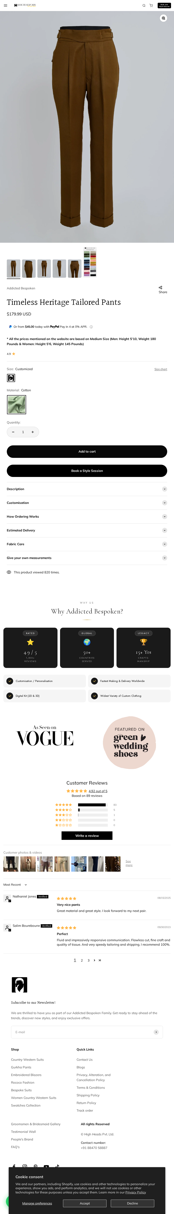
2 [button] (82, 960)
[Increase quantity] (33, 432)
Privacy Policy (135, 1192)
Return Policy (86, 1103)
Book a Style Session (87, 471)
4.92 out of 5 (98, 791)
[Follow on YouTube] (46, 1167)
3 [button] (89, 960)
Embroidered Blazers (26, 1075)
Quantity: (13, 422)
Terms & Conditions (91, 1088)
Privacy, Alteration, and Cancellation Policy (94, 1077)
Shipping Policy (88, 1095)
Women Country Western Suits (33, 1098)
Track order (85, 1110)
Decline (132, 1203)
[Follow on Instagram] (25, 1167)
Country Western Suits (27, 1060)
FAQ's (15, 1147)
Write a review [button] (87, 835)
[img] (66, 898)
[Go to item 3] (44, 269)
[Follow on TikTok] (57, 1167)
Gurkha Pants (21, 1067)
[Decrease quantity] (13, 432)
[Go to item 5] (74, 269)
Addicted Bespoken (21, 288)
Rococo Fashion (22, 1082)
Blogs (81, 1067)
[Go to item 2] (29, 269)
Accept (85, 1203)
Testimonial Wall (23, 1132)
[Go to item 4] (59, 269)
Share (163, 292)
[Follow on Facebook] (14, 1167)
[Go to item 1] (13, 269)
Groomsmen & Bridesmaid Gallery (35, 1124)
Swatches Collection (26, 1105)
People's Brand (22, 1139)
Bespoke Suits (21, 1090)
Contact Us (85, 1060)
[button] (63, 804)
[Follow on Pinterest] (35, 1167)
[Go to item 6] (90, 263)
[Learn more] (91, 326)
